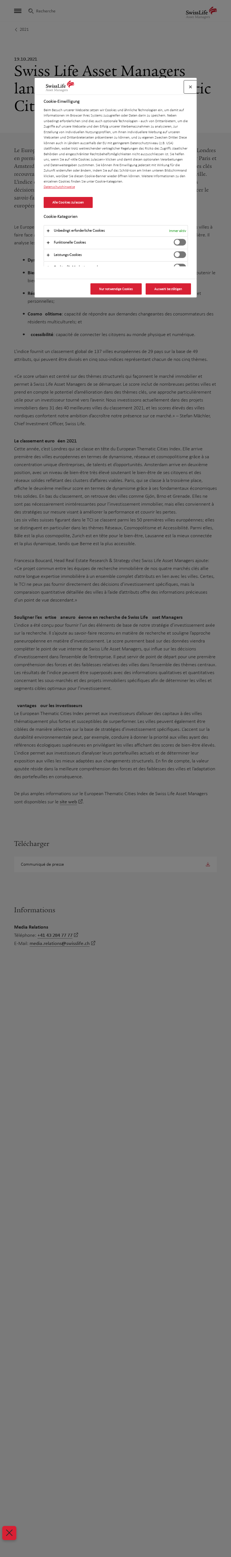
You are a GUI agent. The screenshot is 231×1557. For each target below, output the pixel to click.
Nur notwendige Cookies (116, 289)
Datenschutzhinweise (59, 187)
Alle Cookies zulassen (68, 202)
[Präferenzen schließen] (9, 1533)
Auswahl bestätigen (168, 289)
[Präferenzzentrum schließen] (190, 87)
